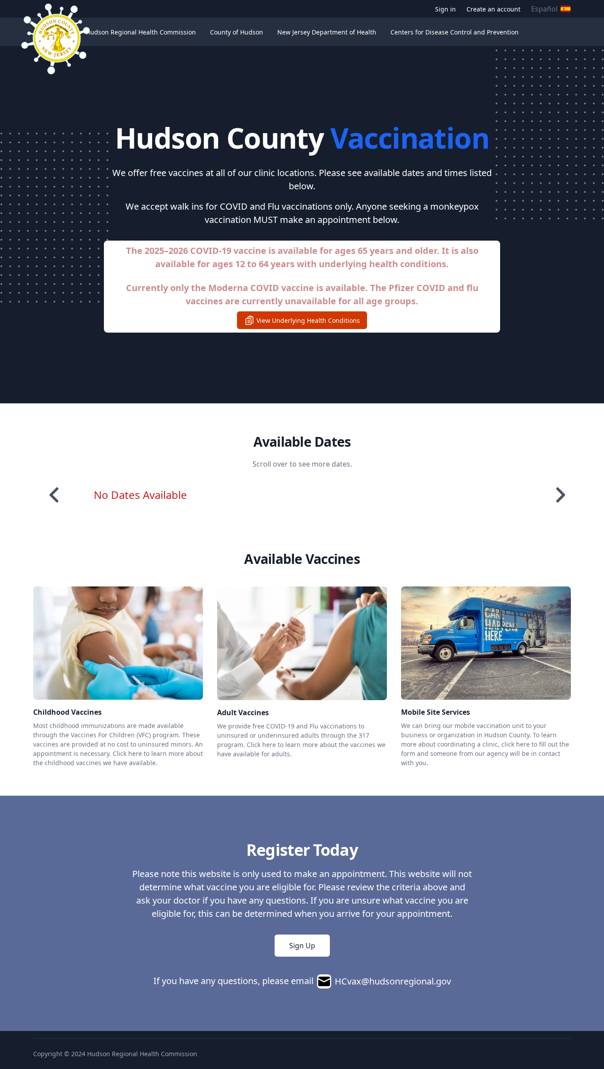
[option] (143, 495)
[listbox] (307, 495)
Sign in (445, 9)
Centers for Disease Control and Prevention (454, 32)
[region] (302, 495)
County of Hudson (236, 32)
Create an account (493, 9)
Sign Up (302, 945)
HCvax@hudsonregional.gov (393, 981)
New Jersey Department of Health (326, 32)
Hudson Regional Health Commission (141, 32)
